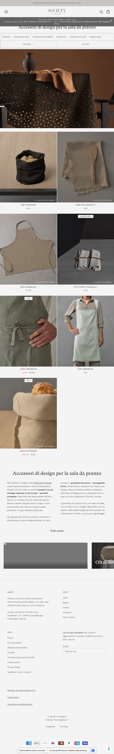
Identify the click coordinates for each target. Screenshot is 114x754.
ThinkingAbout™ (60, 720)
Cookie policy (13, 662)
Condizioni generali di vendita (21, 657)
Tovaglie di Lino (21, 37)
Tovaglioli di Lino (78, 37)
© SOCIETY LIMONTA (57, 717)
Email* (66, 646)
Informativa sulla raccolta (32, 750)
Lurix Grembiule (28, 369)
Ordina (27, 44)
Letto (65, 598)
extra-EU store (45, 21)
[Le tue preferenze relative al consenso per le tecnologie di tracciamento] (109, 749)
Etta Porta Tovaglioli (85, 287)
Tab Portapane (28, 205)
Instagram (50, 726)
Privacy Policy (13, 667)
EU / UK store (30, 21)
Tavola (66, 607)
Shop (65, 592)
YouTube (64, 726)
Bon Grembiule (28, 287)
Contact (11, 652)
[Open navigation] (6, 12)
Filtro (85, 44)
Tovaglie (6, 37)
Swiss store (77, 21)
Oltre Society (69, 617)
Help (9, 632)
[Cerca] (101, 11)
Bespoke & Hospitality (17, 647)
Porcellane (95, 37)
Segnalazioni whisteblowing (19, 704)
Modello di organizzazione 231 (21, 690)
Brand (10, 638)
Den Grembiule (86, 369)
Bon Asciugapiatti (85, 205)
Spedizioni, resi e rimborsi (19, 672)
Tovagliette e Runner (42, 37)
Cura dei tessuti (14, 643)
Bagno (66, 602)
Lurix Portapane (28, 451)
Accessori (67, 612)
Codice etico (13, 697)
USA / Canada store (62, 21)
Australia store (90, 21)
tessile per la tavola (42, 483)
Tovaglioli (61, 37)
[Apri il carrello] (108, 11)
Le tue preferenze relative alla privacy (68, 750)
